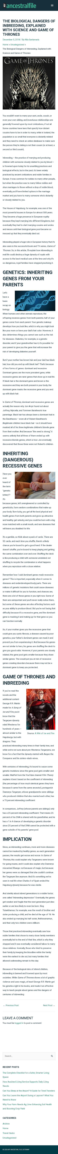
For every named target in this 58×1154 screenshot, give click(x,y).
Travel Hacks (9, 1133)
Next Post (49, 1005)
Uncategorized (9, 1138)
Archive (6, 1124)
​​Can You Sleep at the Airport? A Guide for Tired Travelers (29, 1091)
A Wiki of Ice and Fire (44, 733)
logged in (19, 1023)
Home (5, 1128)
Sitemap (26, 1149)
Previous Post (11, 1005)
